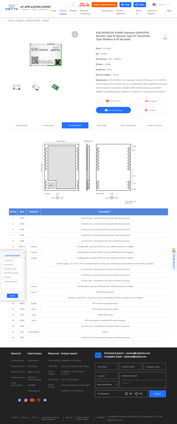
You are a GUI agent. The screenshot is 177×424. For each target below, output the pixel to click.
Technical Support (152, 12)
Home (53, 11)
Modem (73, 11)
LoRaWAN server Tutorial (71, 361)
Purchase (151, 101)
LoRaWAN (31, 385)
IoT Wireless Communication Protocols (72, 373)
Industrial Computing (85, 12)
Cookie (14, 417)
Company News (17, 361)
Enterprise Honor (18, 366)
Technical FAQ (54, 361)
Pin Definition (75, 125)
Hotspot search (69, 353)
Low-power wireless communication (75, 385)
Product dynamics (18, 372)
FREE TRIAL (53, 366)
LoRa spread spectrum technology (75, 366)
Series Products (154, 125)
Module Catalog (51, 386)
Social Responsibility (17, 384)
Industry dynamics (18, 378)
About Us (139, 12)
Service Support (51, 373)
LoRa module (33, 361)
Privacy (25, 417)
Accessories (107, 11)
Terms (34, 417)
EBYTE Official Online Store (83, 418)
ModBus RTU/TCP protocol (72, 391)
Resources (53, 353)
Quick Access (34, 353)
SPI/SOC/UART (33, 21)
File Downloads (113, 110)
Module (63, 11)
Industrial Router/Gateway (34, 378)
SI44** (46, 21)
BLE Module (32, 366)
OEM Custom (53, 380)
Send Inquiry (113, 101)
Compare (150, 110)
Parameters (48, 125)
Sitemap (69, 417)
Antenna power (34, 391)
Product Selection (120, 12)
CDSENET (101, 417)
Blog (169, 11)
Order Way (102, 125)
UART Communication (70, 380)
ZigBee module (34, 372)
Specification (22, 125)
